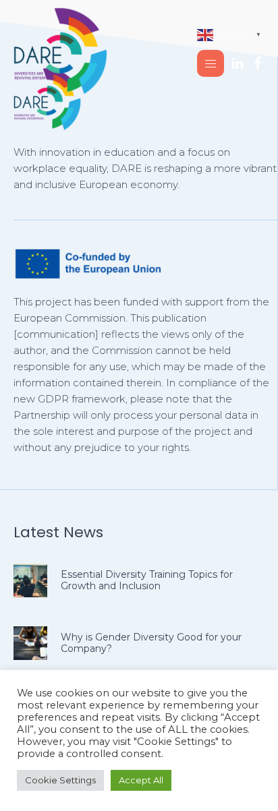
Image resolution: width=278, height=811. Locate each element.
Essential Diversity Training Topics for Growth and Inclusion (147, 580)
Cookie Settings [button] (60, 780)
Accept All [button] (141, 780)
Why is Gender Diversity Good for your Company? (151, 643)
